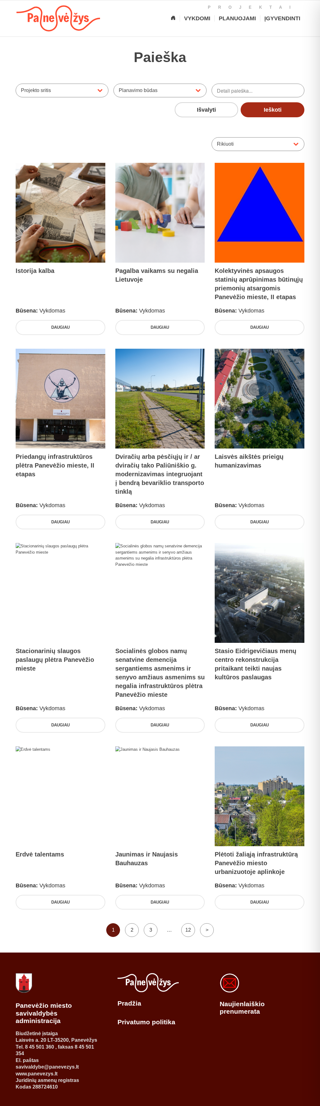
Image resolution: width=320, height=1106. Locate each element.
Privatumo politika (146, 1022)
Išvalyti (206, 110)
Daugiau (60, 327)
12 (188, 930)
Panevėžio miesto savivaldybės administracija (44, 1013)
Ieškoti (273, 110)
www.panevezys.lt (37, 1073)
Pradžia (129, 1003)
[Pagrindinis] (173, 18)
